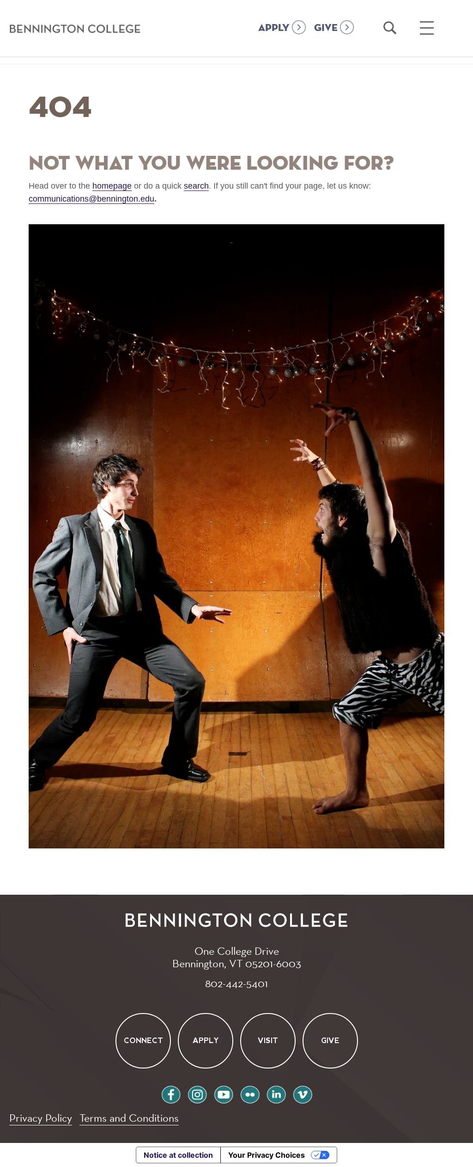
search (196, 185)
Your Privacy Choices (266, 1155)
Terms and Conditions (129, 1118)
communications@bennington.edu (91, 198)
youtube (223, 1093)
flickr (250, 1093)
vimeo (302, 1093)
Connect (143, 1040)
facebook (171, 1093)
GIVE (326, 28)
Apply (205, 1040)
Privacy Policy (40, 1118)
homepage (112, 185)
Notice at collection (178, 1155)
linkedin (276, 1093)
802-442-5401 (236, 983)
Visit (268, 1040)
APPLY (274, 28)
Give (330, 1040)
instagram (197, 1093)
